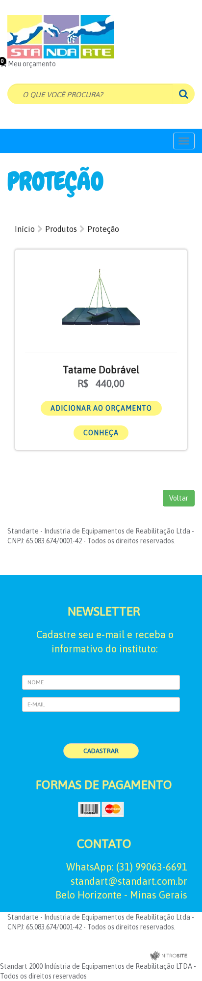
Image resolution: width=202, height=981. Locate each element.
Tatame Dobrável (101, 369)
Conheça (101, 433)
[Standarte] (101, 36)
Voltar (178, 498)
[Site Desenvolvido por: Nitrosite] (168, 956)
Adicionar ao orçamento (101, 408)
